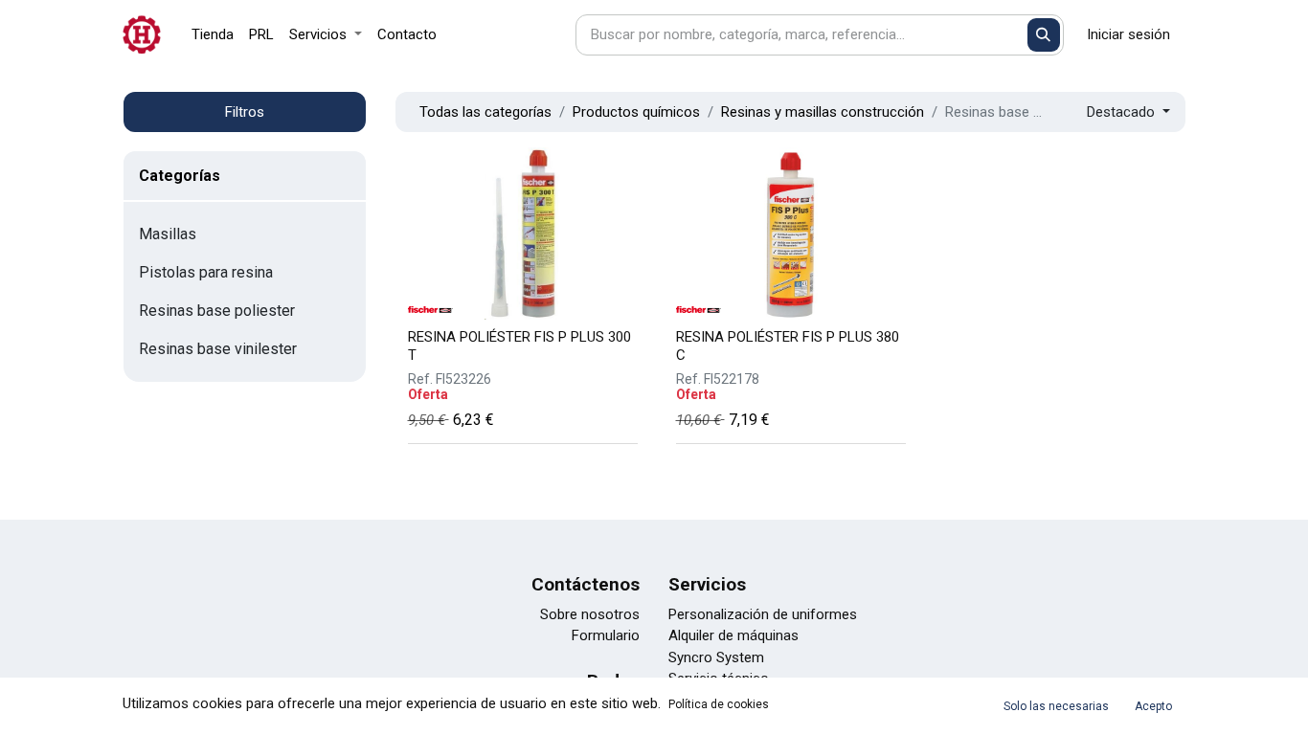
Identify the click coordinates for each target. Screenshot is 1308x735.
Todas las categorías (485, 112)
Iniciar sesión (1128, 34)
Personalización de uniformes (762, 614)
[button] (1128, 112)
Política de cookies (718, 704)
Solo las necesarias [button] (1056, 706)
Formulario (606, 635)
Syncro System (716, 657)
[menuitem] (212, 35)
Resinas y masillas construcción (822, 112)
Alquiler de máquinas (733, 635)
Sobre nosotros (590, 614)
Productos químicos (636, 112)
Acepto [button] (1153, 706)
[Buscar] (1044, 35)
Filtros (244, 112)
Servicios (707, 584)
